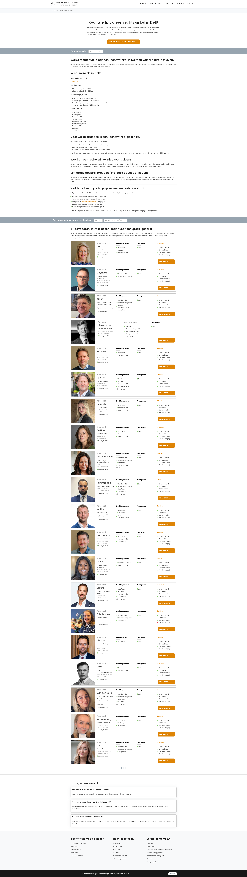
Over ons (180, 4)
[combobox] (95, 51)
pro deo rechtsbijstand (89, 202)
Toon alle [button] (129, 336)
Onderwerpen (141, 4)
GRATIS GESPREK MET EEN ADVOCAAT (122, 42)
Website (75, 81)
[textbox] (115, 220)
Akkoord (173, 873)
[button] (123, 253)
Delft (71, 10)
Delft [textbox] (91, 51)
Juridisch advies (155, 4)
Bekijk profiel (164, 262)
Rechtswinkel (63, 10)
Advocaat (169, 4)
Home (54, 10)
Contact (190, 4)
